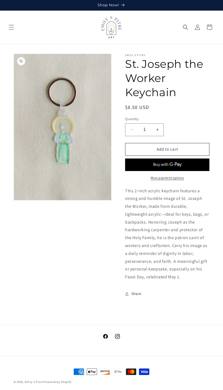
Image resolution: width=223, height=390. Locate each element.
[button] (11, 27)
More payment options (167, 178)
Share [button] (136, 293)
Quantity (132, 119)
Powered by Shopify (58, 382)
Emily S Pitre (34, 382)
